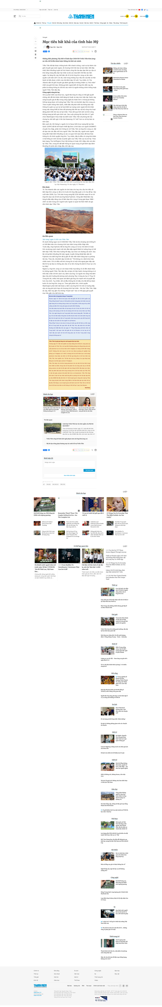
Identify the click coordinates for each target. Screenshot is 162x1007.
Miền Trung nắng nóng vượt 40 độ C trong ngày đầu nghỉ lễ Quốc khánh (121, 650)
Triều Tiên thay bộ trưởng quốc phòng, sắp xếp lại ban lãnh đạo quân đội (114, 630)
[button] (36, 39)
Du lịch (81, 23)
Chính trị (38, 23)
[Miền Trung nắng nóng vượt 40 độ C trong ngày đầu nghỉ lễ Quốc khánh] (107, 650)
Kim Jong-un (55, 484)
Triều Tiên (62, 484)
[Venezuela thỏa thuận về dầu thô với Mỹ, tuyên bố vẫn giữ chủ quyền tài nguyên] (107, 621)
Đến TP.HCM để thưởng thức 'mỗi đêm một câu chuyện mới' (122, 710)
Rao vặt (117, 974)
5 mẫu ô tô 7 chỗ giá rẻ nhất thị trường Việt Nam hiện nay (114, 922)
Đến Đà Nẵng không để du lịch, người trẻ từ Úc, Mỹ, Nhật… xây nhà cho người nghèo (122, 765)
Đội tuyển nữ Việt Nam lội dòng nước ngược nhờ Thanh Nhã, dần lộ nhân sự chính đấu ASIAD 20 (121, 825)
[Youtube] (139, 10)
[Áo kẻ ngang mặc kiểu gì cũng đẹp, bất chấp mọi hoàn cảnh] (107, 943)
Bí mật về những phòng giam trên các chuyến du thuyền (114, 724)
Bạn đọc (117, 970)
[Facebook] (142, 10)
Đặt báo (69, 985)
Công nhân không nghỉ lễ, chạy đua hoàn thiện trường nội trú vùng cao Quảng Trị (121, 796)
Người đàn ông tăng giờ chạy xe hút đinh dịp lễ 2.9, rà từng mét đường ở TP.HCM (114, 696)
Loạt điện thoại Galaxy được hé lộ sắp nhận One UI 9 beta (114, 899)
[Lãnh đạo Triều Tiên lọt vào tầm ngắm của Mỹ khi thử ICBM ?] (52, 428)
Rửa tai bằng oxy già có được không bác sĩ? (113, 864)
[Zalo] (147, 10)
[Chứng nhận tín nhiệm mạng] (100, 999)
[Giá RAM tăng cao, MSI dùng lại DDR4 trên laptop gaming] (107, 884)
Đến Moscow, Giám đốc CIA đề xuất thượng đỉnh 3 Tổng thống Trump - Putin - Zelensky (114, 636)
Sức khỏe (65, 23)
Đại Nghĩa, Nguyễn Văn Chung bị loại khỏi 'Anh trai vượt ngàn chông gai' (121, 738)
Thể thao (96, 23)
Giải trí (91, 23)
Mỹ (44, 484)
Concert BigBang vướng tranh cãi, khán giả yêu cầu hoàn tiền (114, 747)
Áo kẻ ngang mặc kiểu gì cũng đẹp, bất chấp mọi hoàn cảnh (122, 941)
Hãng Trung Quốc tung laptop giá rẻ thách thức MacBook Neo (114, 893)
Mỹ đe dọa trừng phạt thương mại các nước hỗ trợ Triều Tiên (65, 443)
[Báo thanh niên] (81, 16)
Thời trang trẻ (123, 23)
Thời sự (44, 23)
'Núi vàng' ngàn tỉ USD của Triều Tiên (56, 239)
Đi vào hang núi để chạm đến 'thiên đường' (113, 719)
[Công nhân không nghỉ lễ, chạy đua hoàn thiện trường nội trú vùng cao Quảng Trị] (107, 796)
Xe (107, 23)
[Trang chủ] (35, 23)
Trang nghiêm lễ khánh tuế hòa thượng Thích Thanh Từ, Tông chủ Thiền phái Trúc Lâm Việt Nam (122, 681)
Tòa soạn (88, 985)
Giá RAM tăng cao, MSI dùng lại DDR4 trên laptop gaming (121, 882)
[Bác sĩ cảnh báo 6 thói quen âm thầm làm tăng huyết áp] (107, 856)
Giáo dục (76, 23)
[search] (29, 16)
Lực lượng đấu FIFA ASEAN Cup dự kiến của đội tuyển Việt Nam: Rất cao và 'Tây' (114, 834)
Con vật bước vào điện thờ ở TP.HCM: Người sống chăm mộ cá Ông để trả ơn (122, 591)
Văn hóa (86, 23)
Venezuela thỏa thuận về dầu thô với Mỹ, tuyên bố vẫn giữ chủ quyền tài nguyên (122, 620)
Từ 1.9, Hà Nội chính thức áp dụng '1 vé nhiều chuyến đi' (113, 665)
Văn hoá (76, 974)
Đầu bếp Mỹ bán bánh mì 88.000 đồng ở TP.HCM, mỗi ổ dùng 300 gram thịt (112, 690)
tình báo (49, 484)
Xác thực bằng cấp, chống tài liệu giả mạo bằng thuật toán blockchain (114, 804)
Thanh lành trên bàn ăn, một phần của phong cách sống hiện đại (114, 951)
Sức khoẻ (57, 974)
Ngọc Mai (53, 47)
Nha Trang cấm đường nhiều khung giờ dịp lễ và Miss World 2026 (114, 606)
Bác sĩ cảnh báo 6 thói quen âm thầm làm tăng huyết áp (122, 854)
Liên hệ (56, 9)
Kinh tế (54, 23)
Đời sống (59, 23)
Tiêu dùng (116, 23)
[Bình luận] (35, 51)
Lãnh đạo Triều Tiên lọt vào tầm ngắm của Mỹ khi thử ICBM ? (78, 425)
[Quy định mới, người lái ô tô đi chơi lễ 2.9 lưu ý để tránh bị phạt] (107, 913)
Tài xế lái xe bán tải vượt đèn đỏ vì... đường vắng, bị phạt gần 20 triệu (114, 928)
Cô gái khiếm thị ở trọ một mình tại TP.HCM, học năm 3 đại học (114, 810)
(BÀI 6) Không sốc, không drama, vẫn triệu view (113, 775)
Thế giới (49, 23)
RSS (83, 985)
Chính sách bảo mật (99, 985)
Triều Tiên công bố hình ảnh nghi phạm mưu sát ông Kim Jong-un (66, 439)
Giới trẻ (71, 23)
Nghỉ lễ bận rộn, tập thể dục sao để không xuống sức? (113, 869)
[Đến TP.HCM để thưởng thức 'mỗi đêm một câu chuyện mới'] (107, 711)
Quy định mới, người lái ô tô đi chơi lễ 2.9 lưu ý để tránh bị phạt (122, 911)
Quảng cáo (77, 985)
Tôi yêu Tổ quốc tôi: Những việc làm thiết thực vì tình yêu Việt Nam (114, 781)
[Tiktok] (145, 10)
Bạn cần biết (43, 9)
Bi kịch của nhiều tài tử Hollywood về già (112, 753)
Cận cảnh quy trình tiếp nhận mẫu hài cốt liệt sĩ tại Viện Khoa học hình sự (114, 600)
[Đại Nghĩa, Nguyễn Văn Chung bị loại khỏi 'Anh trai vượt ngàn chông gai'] (107, 739)
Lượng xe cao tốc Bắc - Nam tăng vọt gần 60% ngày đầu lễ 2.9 (114, 659)
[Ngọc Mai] (45, 47)
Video (110, 23)
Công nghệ (103, 23)
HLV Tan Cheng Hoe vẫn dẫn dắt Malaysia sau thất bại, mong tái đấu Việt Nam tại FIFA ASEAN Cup (114, 841)
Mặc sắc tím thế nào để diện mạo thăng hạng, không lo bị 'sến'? (114, 958)
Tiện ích (50, 9)
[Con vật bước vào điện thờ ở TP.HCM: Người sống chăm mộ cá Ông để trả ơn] (107, 592)
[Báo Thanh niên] (40, 986)
